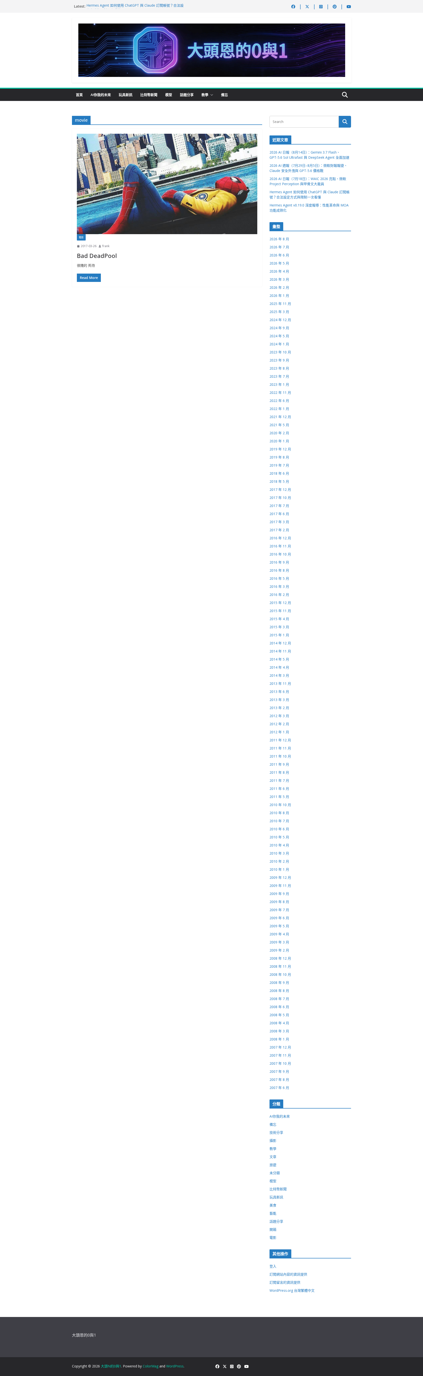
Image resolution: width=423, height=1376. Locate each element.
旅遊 (273, 1164)
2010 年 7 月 (279, 821)
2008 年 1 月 (279, 1039)
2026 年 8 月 (279, 239)
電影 (81, 237)
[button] (210, 94)
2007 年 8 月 (279, 1079)
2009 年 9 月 (279, 893)
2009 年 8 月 (279, 901)
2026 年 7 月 (279, 247)
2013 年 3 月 (279, 699)
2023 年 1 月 (279, 384)
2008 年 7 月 (279, 998)
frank (105, 246)
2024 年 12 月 (280, 319)
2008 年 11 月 (280, 966)
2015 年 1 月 (279, 635)
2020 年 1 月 (279, 441)
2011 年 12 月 (280, 740)
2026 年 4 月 (279, 271)
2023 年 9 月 (279, 360)
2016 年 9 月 (279, 562)
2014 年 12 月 (280, 643)
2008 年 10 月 (280, 974)
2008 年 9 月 (279, 982)
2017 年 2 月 (279, 530)
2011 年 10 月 (280, 756)
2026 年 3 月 (279, 279)
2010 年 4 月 (279, 845)
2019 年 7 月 (279, 465)
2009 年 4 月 (279, 934)
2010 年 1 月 (279, 869)
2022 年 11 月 (280, 392)
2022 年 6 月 (279, 400)
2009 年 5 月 (279, 926)
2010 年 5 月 (279, 837)
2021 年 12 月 (280, 416)
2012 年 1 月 (279, 732)
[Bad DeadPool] (167, 184)
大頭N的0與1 (111, 1366)
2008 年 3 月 (279, 1031)
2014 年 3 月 (279, 675)
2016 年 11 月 (280, 546)
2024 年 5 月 (279, 336)
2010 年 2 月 (279, 861)
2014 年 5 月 (279, 659)
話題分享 (187, 94)
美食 (273, 1205)
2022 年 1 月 (279, 408)
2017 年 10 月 (280, 497)
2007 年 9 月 (279, 1071)
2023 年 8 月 (279, 368)
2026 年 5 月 (279, 263)
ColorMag (150, 1366)
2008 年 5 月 (279, 1015)
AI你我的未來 (101, 94)
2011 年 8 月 (279, 772)
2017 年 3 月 (279, 521)
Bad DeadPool (97, 256)
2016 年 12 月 (280, 538)
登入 (273, 1266)
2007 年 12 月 (280, 1047)
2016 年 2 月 (279, 594)
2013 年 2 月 (279, 707)
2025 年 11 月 (280, 303)
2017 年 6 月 (279, 513)
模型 (168, 94)
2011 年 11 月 (280, 748)
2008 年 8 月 (279, 990)
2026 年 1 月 (279, 295)
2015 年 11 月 (280, 610)
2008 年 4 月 (279, 1023)
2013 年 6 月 (279, 691)
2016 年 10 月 (280, 554)
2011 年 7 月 (279, 780)
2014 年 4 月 (279, 667)
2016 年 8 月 (279, 570)
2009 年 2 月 (279, 950)
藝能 (273, 1213)
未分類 (275, 1173)
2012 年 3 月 (279, 715)
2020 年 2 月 (279, 433)
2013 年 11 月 (280, 683)
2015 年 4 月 (279, 618)
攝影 (273, 1140)
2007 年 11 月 (280, 1055)
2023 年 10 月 (280, 352)
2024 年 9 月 (279, 328)
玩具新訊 (125, 94)
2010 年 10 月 (280, 804)
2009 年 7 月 (279, 909)
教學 (204, 94)
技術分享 (276, 1132)
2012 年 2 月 (279, 724)
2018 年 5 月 (279, 481)
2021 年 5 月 (279, 424)
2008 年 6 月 (279, 1006)
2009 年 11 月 (280, 885)
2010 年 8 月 (279, 812)
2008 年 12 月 (280, 958)
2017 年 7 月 (279, 505)
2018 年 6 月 (279, 473)
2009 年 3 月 (279, 942)
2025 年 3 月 (279, 311)
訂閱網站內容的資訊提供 (288, 1274)
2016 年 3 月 (279, 586)
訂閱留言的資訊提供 (285, 1282)
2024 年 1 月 (279, 344)
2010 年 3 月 (279, 853)
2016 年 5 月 (279, 578)
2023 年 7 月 (279, 376)
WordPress (175, 1366)
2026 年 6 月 (279, 255)
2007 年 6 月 (279, 1087)
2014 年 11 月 (280, 651)
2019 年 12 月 (280, 449)
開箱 (273, 1229)
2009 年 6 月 (279, 918)
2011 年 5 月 (279, 796)
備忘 (224, 94)
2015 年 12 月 (280, 602)
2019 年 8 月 (279, 457)
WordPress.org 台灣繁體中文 (292, 1290)
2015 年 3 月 (279, 627)
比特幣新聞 (148, 94)
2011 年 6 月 (279, 788)
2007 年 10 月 (280, 1063)
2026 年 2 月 (279, 287)
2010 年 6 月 (279, 829)
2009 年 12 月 (280, 877)
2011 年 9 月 (279, 764)
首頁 (79, 94)
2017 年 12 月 (280, 489)
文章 (273, 1156)
